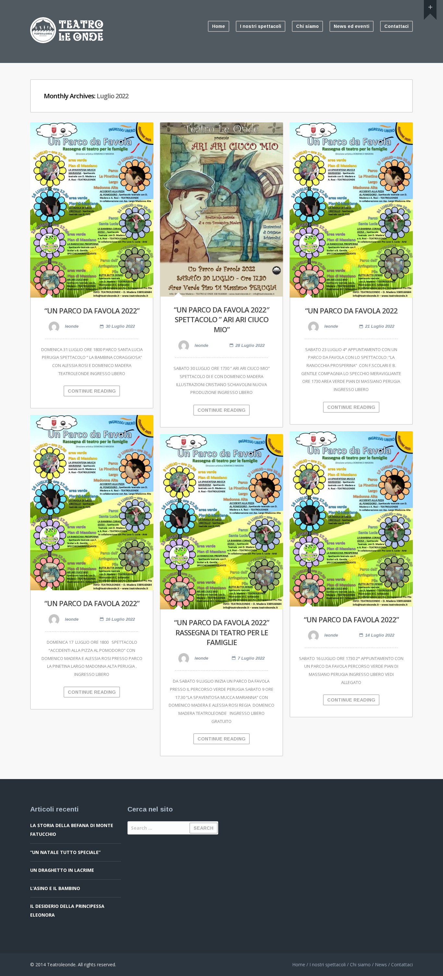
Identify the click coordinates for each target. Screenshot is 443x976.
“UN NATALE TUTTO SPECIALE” (65, 852)
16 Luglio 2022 (120, 619)
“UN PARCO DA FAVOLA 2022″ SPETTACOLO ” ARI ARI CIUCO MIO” (221, 320)
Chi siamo (307, 26)
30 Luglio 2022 (120, 326)
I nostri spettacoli (260, 26)
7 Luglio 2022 (251, 658)
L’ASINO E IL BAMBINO (55, 888)
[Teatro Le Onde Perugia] (66, 41)
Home (218, 26)
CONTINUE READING (92, 391)
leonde (71, 326)
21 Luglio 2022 (379, 326)
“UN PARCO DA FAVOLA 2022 (351, 310)
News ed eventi (351, 26)
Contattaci (396, 26)
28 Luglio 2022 (250, 345)
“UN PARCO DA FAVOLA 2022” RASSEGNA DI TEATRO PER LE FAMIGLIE (221, 632)
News (381, 964)
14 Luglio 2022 (379, 635)
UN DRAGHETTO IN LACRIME (62, 870)
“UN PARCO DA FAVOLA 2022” (91, 310)
